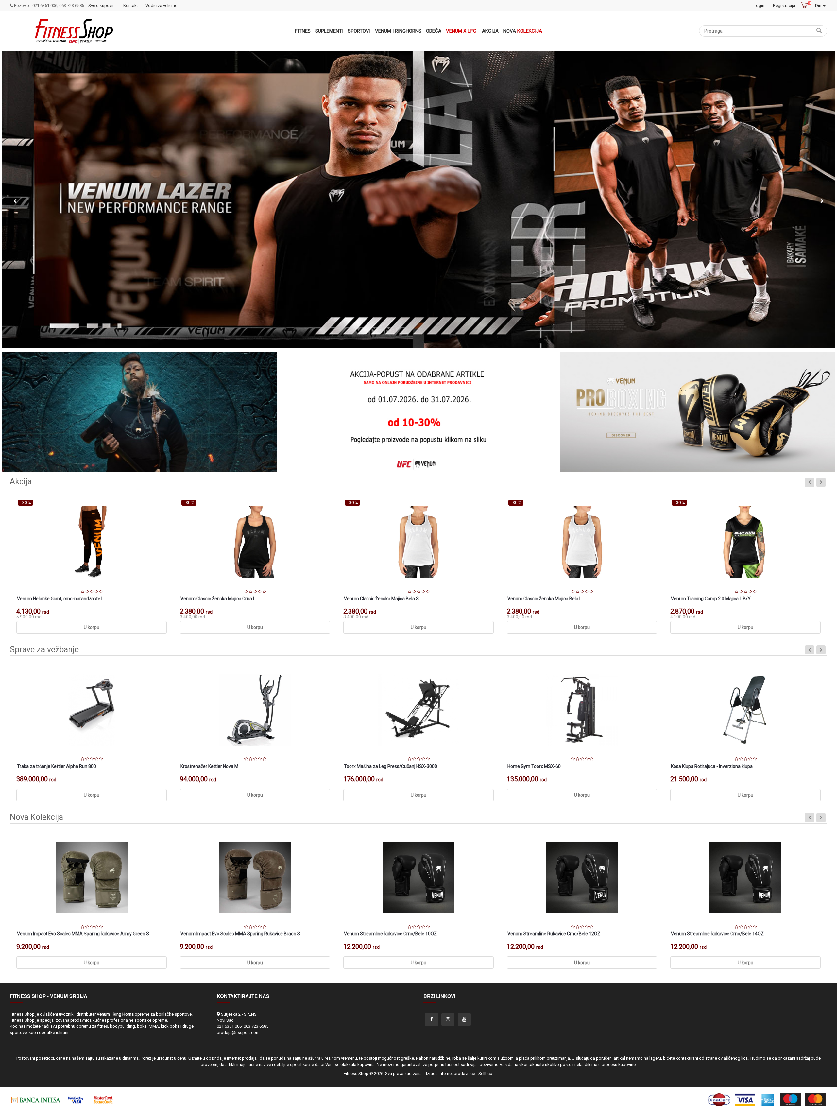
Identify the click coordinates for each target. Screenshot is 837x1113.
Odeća (433, 31)
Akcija (490, 31)
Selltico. (485, 1073)
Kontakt (130, 5)
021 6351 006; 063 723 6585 (242, 1026)
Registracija (784, 5)
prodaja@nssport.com (238, 1032)
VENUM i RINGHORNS (398, 31)
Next (821, 201)
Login (759, 5)
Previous (15, 201)
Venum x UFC (461, 31)
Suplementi (329, 31)
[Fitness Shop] (73, 31)
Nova (522, 31)
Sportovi (359, 31)
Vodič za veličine (161, 5)
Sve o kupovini (102, 5)
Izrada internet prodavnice (450, 1073)
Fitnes (303, 31)
